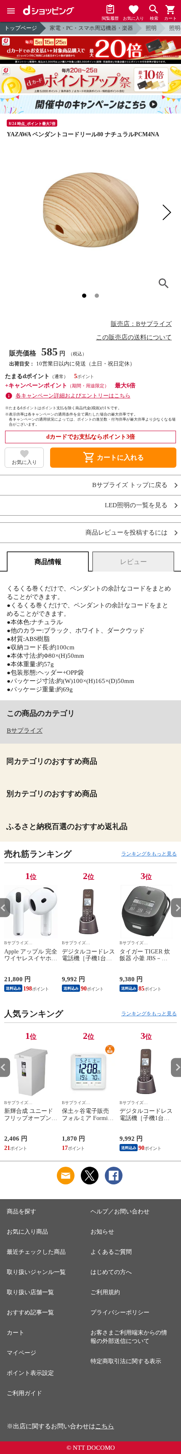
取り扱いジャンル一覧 (36, 1272)
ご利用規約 (105, 1292)
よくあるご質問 (111, 1252)
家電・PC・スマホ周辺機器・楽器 (91, 28)
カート (15, 1333)
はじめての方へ (111, 1272)
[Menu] (11, 11)
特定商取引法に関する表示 (125, 1361)
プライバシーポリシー (119, 1312)
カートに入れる (113, 457)
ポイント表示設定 (30, 1373)
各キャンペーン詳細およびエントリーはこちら (73, 395)
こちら (104, 1426)
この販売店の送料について (134, 337)
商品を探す (21, 1211)
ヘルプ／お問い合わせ (119, 1211)
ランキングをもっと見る (149, 854)
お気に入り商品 (27, 1232)
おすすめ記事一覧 (30, 1312)
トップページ (20, 28)
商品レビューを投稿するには (126, 533)
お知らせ (102, 1232)
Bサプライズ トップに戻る (130, 485)
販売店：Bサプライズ (141, 323)
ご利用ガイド (24, 1393)
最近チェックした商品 (36, 1252)
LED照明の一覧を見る (136, 505)
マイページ (21, 1353)
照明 (151, 28)
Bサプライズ (25, 730)
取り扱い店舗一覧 (30, 1292)
